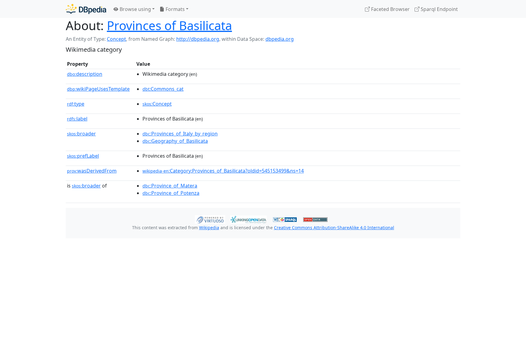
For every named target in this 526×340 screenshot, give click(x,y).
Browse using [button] (134, 9)
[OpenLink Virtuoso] (210, 219)
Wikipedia (209, 227)
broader (81, 133)
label (77, 118)
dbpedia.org (279, 39)
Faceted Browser (390, 9)
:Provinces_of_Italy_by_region (180, 133)
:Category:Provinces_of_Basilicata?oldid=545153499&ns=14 (223, 170)
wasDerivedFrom (92, 170)
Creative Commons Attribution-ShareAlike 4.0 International (334, 227)
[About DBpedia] (86, 9)
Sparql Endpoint (438, 9)
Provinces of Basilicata (169, 25)
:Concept (157, 103)
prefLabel (83, 155)
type (75, 103)
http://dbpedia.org (197, 39)
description (84, 74)
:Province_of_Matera (169, 185)
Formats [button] (174, 9)
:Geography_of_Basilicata (175, 141)
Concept (116, 39)
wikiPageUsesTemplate (98, 89)
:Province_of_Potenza (170, 193)
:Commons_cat (163, 89)
